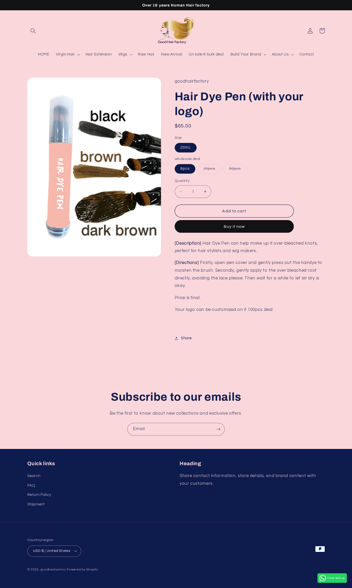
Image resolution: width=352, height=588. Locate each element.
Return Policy (39, 495)
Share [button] (186, 338)
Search (33, 476)
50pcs (237, 170)
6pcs (185, 169)
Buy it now (234, 226)
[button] (33, 31)
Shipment (36, 504)
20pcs (212, 170)
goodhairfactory (53, 569)
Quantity (182, 181)
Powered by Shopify (82, 569)
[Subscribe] (218, 429)
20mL (185, 148)
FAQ (31, 485)
